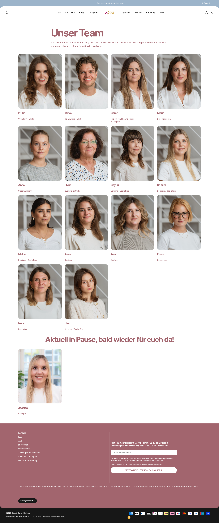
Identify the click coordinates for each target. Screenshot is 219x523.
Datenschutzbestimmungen (152, 464)
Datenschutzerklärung (23, 516)
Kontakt (22, 433)
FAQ (20, 437)
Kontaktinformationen (58, 516)
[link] (40, 81)
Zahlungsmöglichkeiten (29, 452)
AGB (20, 441)
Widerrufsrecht (10, 516)
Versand (38, 516)
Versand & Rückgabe (28, 456)
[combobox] (207, 3)
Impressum (23, 445)
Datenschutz (24, 448)
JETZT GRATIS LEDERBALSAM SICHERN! (143, 470)
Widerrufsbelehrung (27, 460)
